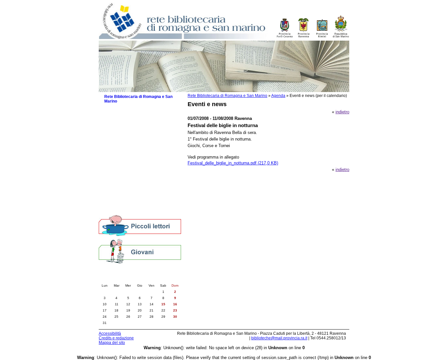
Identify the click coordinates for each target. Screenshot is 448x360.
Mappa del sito (112, 342)
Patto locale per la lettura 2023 (137, 153)
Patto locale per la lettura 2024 (137, 146)
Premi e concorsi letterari (131, 197)
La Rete (111, 108)
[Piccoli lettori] (140, 226)
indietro (342, 111)
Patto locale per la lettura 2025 (137, 140)
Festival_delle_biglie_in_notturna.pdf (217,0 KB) (233, 163)
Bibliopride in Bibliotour (129, 177)
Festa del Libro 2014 (127, 171)
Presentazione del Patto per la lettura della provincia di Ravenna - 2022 (143, 162)
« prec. (121, 279)
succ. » (158, 279)
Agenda (278, 96)
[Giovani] (140, 250)
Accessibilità (110, 333)
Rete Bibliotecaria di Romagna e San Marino (227, 96)
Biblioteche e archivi (123, 115)
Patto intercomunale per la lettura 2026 (139, 131)
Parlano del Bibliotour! (128, 190)
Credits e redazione (116, 338)
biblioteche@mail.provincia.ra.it (279, 338)
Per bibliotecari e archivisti (129, 210)
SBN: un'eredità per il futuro (134, 203)
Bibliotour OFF (121, 184)
